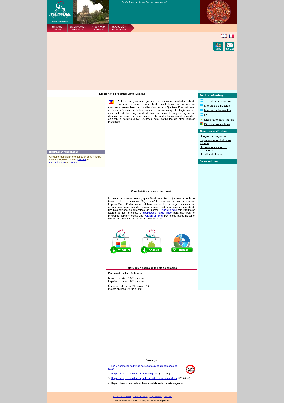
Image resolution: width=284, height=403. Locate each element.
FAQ (207, 114)
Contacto (168, 396)
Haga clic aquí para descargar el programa (134, 373)
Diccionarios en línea (217, 124)
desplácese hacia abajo (157, 212)
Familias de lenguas (212, 154)
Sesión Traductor (129, 2)
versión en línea (154, 215)
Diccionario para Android (219, 119)
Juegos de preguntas (213, 136)
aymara (74, 162)
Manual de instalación (217, 110)
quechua (81, 159)
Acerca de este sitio (122, 396)
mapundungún (57, 162)
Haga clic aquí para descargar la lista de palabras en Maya (144, 378)
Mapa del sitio (156, 396)
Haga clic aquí (168, 209)
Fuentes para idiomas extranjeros (213, 149)
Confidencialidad (140, 396)
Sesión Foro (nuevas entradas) (153, 2)
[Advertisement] (120, 61)
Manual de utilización (217, 105)
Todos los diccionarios (217, 101)
